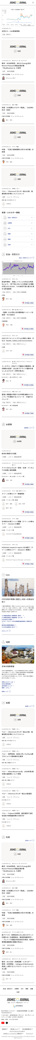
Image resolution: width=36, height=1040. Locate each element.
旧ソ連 (17, 309)
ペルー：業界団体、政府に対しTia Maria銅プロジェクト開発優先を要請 (17, 755)
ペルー (18, 188)
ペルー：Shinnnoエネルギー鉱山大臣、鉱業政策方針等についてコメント (17, 192)
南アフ (14, 465)
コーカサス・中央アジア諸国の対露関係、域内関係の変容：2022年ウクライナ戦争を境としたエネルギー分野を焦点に (18, 368)
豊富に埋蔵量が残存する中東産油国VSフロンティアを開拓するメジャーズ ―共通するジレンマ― (17, 396)
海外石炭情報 (10, 71)
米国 (16, 105)
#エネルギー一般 (6, 377)
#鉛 (5, 780)
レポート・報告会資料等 (14, 457)
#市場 (3, 295)
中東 (13, 391)
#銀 (5, 762)
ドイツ (24, 491)
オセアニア (15, 60)
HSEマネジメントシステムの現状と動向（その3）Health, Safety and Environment (18, 339)
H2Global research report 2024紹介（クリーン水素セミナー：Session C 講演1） (17, 548)
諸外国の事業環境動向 (8, 625)
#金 (5, 200)
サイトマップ (29, 1033)
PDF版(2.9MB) (28, 484)
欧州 (13, 309)
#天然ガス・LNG (17, 377)
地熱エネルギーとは (7, 682)
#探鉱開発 (15, 405)
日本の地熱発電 (6, 684)
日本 (17, 491)
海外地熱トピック (7, 686)
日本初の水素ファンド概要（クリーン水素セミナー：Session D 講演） (18, 522)
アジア (13, 146)
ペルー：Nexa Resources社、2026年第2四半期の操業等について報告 (18, 772)
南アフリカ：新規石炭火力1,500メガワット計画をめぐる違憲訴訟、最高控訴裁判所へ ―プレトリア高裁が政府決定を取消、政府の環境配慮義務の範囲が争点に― (18, 938)
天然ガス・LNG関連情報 (11, 31)
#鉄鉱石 (9, 762)
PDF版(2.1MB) (28, 538)
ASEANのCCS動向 (7, 619)
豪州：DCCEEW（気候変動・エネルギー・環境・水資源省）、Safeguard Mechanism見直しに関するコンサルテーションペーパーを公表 (18, 965)
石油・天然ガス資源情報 (19, 292)
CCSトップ (5, 631)
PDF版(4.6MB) (28, 512)
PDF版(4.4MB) (28, 355)
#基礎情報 (5, 321)
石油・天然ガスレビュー (19, 344)
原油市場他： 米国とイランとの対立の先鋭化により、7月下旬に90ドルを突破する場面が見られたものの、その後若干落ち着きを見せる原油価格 (18, 285)
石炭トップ (28, 840)
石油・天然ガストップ (25, 258)
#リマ (14, 200)
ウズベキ (14, 363)
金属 (4, 197)
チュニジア (26, 463)
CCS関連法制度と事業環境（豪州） (12, 615)
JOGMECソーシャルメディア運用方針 (13, 1033)
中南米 (14, 188)
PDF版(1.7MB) (28, 564)
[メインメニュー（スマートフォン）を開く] (33, 3)
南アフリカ (20, 932)
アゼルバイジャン (21, 361)
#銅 (3, 200)
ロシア (21, 309)
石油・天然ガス (7, 34)
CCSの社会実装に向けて (9, 627)
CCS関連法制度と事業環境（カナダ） (12, 617)
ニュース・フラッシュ (13, 197)
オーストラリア (23, 60)
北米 (13, 105)
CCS (22, 989)
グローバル (15, 279)
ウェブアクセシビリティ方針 (17, 1031)
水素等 (4, 457)
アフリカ (14, 463)
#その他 (9, 200)
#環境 (16, 500)
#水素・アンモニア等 (18, 476)
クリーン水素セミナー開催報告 (13, 493)
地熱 (27, 989)
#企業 (3, 347)
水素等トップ (28, 428)
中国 (17, 146)
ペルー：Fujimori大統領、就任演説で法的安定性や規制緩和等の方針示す (17, 814)
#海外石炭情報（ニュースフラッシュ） (13, 74)
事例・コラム (5, 688)
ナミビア (31, 463)
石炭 (4, 71)
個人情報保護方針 (27, 1029)
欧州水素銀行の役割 (9, 453)
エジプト (19, 463)
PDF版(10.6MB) (27, 385)
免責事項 (5, 1029)
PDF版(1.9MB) (28, 303)
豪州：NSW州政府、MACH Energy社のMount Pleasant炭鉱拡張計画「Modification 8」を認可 (16, 65)
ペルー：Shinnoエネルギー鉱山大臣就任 (17, 793)
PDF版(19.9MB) (27, 329)
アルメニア (29, 361)
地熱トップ (5, 691)
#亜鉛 (8, 780)
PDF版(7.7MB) (28, 413)
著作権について (15, 1029)
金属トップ (28, 706)
